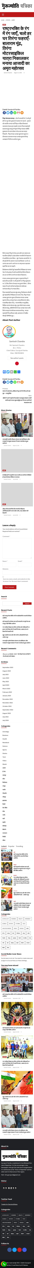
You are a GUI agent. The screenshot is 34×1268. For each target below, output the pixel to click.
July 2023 (6, 674)
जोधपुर (4, 797)
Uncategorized (6, 928)
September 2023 (8, 667)
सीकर (4, 840)
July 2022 (6, 717)
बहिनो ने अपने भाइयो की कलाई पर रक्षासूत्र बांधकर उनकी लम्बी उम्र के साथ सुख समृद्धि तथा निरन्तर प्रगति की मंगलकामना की (17, 399)
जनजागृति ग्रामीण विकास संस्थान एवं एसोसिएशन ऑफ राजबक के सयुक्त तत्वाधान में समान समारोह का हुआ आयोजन (16, 441)
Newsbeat (6, 742)
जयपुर (4, 786)
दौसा (4, 811)
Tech (4, 757)
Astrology (6, 731)
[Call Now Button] (4, 1264)
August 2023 (7, 671)
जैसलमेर (5, 793)
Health (5, 739)
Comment (6, 536)
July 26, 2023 (15, 515)
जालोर (4, 789)
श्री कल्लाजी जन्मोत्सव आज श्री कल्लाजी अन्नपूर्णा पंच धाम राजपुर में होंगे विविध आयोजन (16, 622)
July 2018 (6, 720)
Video (4, 760)
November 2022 (8, 702)
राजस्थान (5, 833)
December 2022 (8, 699)
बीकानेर (4, 829)
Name (5, 561)
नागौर (4, 815)
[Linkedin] (11, 112)
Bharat (5, 654)
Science (5, 746)
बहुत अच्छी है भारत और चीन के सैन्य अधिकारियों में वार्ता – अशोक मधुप (16, 636)
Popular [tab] (11, 846)
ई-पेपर (4, 771)
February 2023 (7, 692)
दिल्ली (4, 804)
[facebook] (9, 1250)
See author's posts (17, 358)
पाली (4, 818)
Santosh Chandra (8, 72)
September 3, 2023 (16, 998)
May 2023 (6, 681)
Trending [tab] (19, 846)
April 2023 (6, 685)
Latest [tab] (4, 846)
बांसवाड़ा (4, 826)
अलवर (4, 768)
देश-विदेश (5, 807)
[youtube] (19, 1250)
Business (5, 735)
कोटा (4, 778)
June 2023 (6, 678)
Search (4, 596)
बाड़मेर (4, 24)
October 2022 (7, 706)
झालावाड (5, 800)
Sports (5, 750)
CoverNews (15, 1265)
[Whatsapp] (15, 112)
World (5, 764)
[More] (22, 112)
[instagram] (24, 1250)
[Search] (31, 14)
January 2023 (7, 695)
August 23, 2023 (16, 1032)
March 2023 (6, 688)
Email (20, 561)
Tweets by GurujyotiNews (9, 1204)
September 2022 (8, 710)
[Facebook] (4, 112)
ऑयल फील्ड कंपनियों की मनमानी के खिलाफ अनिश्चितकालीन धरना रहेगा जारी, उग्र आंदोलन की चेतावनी (15, 511)
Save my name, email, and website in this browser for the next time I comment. (16, 580)
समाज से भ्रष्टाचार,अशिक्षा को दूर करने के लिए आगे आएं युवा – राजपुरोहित (16, 391)
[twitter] (14, 1250)
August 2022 (7, 713)
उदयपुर (4, 775)
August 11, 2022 (18, 72)
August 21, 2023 (16, 445)
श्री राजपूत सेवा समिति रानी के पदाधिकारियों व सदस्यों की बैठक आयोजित (17, 617)
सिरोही (4, 836)
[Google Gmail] (18, 112)
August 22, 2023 (16, 1101)
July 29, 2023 (15, 479)
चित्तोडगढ (5, 782)
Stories (5, 753)
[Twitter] (7, 112)
